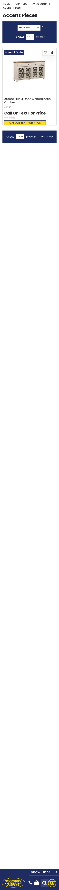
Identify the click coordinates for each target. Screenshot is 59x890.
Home (6, 4)
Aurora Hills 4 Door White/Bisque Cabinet (27, 100)
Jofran (7, 106)
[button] (45, 53)
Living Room (39, 4)
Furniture (20, 4)
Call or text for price (25, 123)
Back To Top (46, 136)
